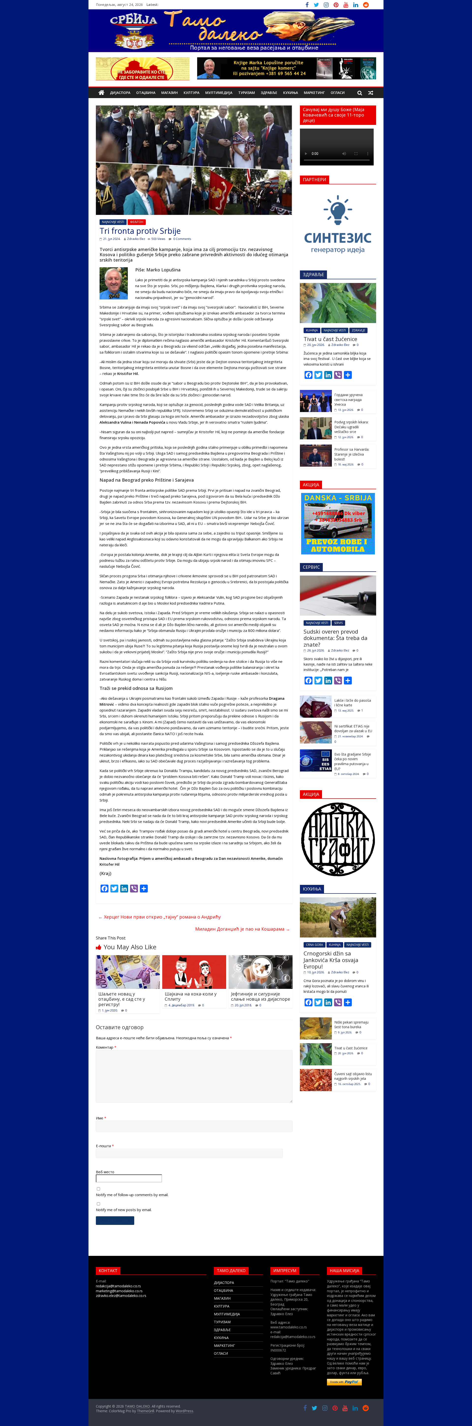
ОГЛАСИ (338, 92)
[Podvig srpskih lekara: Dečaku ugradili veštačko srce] (316, 419)
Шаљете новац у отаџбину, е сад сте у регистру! (121, 999)
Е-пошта (105, 1145)
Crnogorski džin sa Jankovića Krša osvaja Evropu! (331, 960)
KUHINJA (312, 330)
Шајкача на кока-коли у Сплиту (191, 996)
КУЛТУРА (191, 92)
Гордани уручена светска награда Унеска (348, 399)
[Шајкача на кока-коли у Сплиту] (194, 958)
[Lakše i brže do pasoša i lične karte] (316, 698)
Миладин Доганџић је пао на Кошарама (242, 929)
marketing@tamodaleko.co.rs (119, 1291)
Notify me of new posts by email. (124, 1209)
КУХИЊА (290, 92)
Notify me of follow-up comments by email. (132, 1194)
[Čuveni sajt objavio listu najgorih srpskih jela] (316, 1071)
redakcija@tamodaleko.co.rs (118, 1286)
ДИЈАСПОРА (120, 92)
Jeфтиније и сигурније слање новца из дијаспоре (260, 996)
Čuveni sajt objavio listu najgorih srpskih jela (353, 1076)
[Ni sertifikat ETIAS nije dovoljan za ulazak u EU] (316, 724)
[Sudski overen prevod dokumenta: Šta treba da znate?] (338, 578)
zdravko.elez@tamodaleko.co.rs (121, 1295)
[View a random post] (370, 93)
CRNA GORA (314, 945)
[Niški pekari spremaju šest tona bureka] (316, 1020)
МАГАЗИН (169, 92)
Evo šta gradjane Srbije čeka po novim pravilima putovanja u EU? (352, 761)
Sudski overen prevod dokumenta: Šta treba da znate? (336, 638)
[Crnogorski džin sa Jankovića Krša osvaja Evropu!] (338, 900)
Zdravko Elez (136, 239)
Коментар (106, 1047)
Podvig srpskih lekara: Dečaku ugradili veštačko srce (351, 427)
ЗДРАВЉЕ (269, 92)
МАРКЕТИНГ (314, 92)
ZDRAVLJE (358, 330)
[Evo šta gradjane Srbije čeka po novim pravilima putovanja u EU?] (316, 752)
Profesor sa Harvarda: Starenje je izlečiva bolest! (351, 454)
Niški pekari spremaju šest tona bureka (351, 1024)
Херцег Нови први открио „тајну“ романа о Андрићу (159, 917)
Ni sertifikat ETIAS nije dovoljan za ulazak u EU (353, 728)
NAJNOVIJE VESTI (113, 222)
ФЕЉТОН (136, 222)
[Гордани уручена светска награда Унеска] (316, 392)
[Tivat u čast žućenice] (338, 285)
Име (101, 1117)
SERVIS (338, 623)
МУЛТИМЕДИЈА (218, 92)
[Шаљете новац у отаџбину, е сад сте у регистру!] (128, 958)
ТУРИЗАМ (246, 92)
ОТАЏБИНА (145, 92)
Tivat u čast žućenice (330, 338)
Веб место (105, 1171)
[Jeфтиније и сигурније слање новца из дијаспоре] (261, 958)
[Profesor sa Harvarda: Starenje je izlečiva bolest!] (316, 447)
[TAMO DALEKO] (101, 93)
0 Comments (182, 239)
